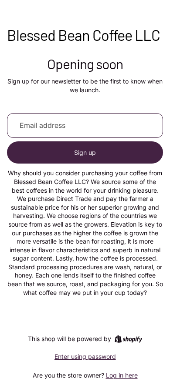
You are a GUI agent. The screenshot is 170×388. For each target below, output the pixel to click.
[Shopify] (128, 339)
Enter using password (85, 356)
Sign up (85, 152)
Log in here (122, 375)
